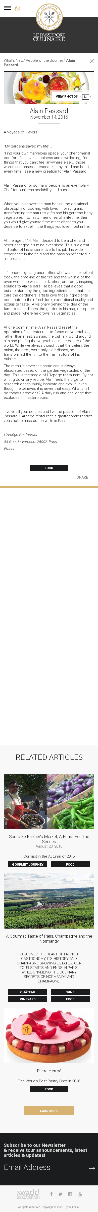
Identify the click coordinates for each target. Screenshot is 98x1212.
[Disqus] (49, 551)
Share (82, 477)
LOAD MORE (49, 1111)
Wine (70, 992)
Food (49, 468)
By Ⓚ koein (72, 1206)
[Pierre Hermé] (49, 1048)
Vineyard (28, 999)
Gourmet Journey (27, 864)
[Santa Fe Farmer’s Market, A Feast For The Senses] (49, 818)
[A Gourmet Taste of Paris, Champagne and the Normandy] (49, 935)
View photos (67, 96)
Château (27, 992)
